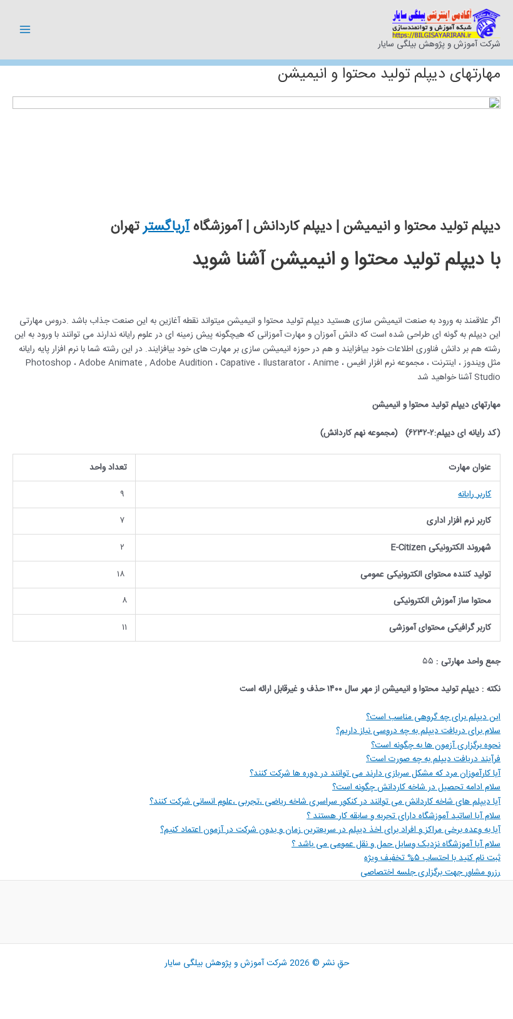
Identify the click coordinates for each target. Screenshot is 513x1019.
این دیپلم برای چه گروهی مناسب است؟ (433, 717)
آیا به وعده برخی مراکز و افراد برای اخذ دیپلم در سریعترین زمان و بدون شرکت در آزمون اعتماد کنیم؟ (330, 830)
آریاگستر (166, 226)
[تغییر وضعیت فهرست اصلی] (25, 30)
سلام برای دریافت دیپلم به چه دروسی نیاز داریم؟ (418, 731)
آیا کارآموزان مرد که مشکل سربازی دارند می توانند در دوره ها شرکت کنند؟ (375, 774)
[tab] (256, 717)
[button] (432, 858)
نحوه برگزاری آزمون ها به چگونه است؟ (435, 745)
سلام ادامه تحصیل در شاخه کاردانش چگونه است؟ (416, 787)
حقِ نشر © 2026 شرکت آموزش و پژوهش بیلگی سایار (257, 963)
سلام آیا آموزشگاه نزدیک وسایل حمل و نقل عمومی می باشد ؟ (396, 844)
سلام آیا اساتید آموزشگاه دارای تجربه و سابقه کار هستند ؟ (403, 816)
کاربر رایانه (474, 494)
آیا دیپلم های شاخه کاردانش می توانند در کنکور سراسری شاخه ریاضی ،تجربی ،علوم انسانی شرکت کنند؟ (325, 802)
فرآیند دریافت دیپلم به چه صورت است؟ (433, 759)
